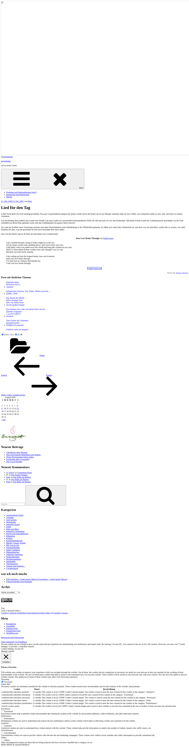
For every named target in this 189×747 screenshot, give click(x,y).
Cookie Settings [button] (7, 649)
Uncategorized (12, 568)
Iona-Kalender (26, 582)
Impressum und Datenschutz (17, 195)
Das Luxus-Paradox (14, 462)
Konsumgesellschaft (14, 541)
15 (18, 408)
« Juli (3, 420)
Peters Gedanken (13, 550)
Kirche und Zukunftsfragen (17, 534)
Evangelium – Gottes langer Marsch (52, 579)
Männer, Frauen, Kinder (16, 543)
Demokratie (11, 522)
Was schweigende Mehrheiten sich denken (23, 455)
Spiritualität (10, 561)
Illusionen (178, 273)
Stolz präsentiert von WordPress (14, 642)
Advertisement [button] (7, 730)
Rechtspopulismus (13, 559)
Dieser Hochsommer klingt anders (20, 457)
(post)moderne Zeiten (15, 515)
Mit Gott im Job (12, 545)
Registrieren (11, 624)
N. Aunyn (10, 472)
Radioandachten (12, 557)
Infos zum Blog (12, 529)
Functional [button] (5, 709)
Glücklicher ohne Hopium (16, 452)
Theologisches (12, 564)
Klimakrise (10, 536)
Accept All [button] (19, 649)
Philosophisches (12, 552)
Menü (81, 188)
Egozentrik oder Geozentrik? (18, 459)
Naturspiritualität (13, 548)
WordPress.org (12, 633)
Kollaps (9, 538)
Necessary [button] (5, 679)
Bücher (9, 197)
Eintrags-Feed (11, 628)
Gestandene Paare (24, 472)
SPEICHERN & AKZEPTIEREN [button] (15, 745)
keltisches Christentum (15, 531)
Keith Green (108, 238)
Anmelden (10, 626)
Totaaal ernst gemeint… (15, 566)
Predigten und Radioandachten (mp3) (21, 192)
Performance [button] (6, 716)
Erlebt (42, 355)
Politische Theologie (14, 554)
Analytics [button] (5, 723)
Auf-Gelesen (11, 520)
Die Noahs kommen (19, 475)
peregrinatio (6, 161)
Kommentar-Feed (13, 631)
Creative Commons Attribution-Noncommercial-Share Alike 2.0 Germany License (34, 613)
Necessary (8, 682)
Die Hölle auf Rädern (22, 477)
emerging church (13, 524)
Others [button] (3, 737)
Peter (30, 201)
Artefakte (10, 517)
